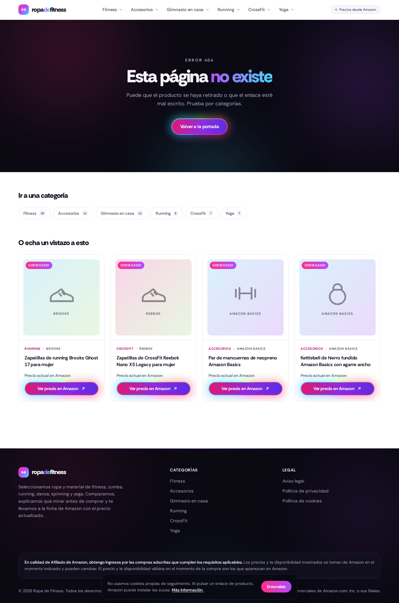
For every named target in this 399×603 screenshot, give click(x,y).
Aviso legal (293, 481)
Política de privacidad (305, 491)
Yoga (284, 10)
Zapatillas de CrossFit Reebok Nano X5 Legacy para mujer (148, 361)
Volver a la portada (199, 126)
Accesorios (142, 10)
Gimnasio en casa (185, 10)
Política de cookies (302, 501)
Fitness (110, 10)
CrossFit (256, 10)
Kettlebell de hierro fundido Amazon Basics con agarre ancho (336, 361)
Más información (188, 589)
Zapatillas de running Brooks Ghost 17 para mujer (61, 361)
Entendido (276, 586)
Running (226, 10)
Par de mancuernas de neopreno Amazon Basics (243, 361)
